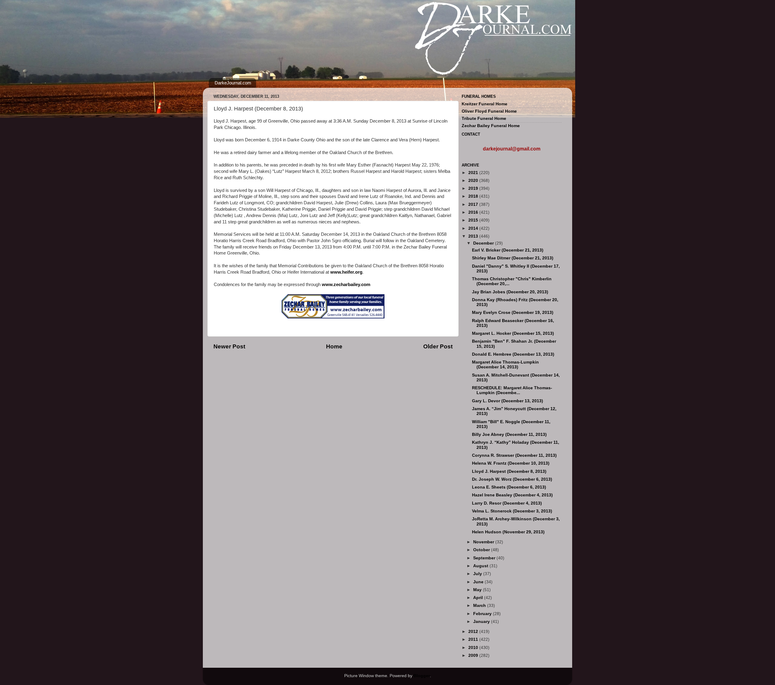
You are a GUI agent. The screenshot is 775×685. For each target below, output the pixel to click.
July (478, 573)
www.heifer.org (346, 272)
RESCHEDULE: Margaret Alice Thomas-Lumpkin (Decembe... (512, 390)
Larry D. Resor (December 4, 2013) (507, 503)
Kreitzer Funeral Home (484, 104)
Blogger (422, 675)
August (481, 566)
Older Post (438, 346)
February (483, 613)
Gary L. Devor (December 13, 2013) (507, 401)
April (478, 597)
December (484, 243)
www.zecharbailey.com (346, 284)
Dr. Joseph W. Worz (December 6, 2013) (512, 479)
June (479, 582)
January (482, 621)
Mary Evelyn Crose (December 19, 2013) (512, 312)
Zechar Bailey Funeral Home (491, 125)
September (484, 558)
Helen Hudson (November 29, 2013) (508, 532)
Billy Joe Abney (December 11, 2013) (509, 434)
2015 (473, 220)
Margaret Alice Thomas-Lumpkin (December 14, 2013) (505, 364)
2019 (473, 188)
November (484, 542)
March (480, 605)
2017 (473, 204)
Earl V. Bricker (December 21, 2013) (507, 250)
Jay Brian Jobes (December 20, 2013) (510, 292)
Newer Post (229, 346)
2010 (473, 647)
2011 (473, 639)
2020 (473, 180)
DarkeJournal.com (233, 82)
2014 (473, 228)
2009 (473, 655)
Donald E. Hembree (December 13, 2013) (513, 354)
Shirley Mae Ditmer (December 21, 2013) (512, 258)
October (482, 550)
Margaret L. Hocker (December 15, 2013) (513, 333)
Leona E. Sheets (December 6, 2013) (509, 487)
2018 (473, 196)
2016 (473, 212)
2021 (473, 172)
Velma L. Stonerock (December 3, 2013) (512, 511)
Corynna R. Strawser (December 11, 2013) (514, 455)
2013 (473, 236)
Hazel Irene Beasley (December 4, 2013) (512, 495)
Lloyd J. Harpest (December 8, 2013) (509, 471)
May (478, 590)
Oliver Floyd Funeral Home (489, 111)
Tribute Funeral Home (484, 118)
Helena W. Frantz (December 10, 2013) (510, 463)
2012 (473, 631)
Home (334, 346)
